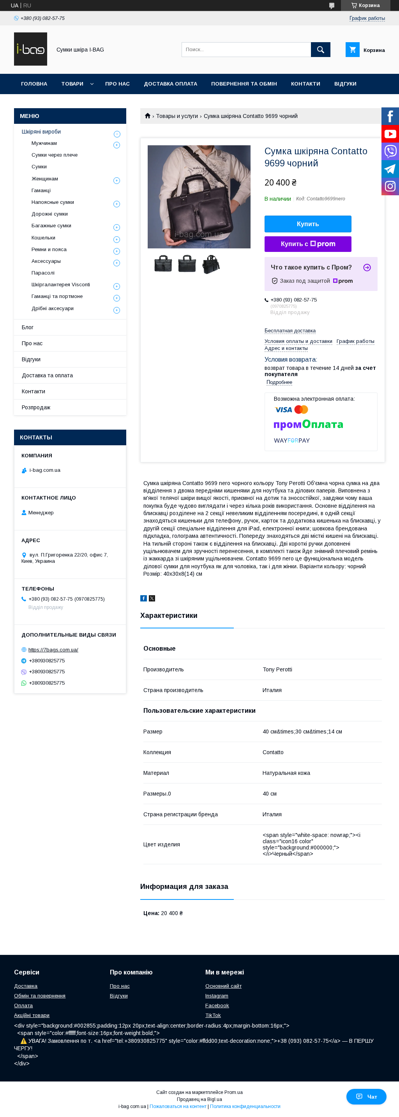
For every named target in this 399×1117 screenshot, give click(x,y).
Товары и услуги (177, 116)
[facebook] (143, 599)
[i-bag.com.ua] (30, 64)
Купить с (294, 244)
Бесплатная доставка (290, 331)
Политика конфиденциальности (245, 1106)
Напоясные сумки (53, 202)
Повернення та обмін (244, 84)
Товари (72, 84)
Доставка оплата (170, 84)
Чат (372, 1097)
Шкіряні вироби (41, 131)
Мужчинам (44, 143)
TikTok (213, 1015)
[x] (152, 599)
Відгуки (345, 84)
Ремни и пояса (49, 249)
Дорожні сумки (50, 214)
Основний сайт (223, 986)
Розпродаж (36, 407)
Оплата (23, 1005)
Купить (308, 224)
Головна (34, 84)
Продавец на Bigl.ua (199, 1099)
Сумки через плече (55, 155)
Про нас (117, 84)
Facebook (217, 1005)
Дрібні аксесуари (53, 308)
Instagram (216, 996)
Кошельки (43, 238)
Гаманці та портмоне (57, 296)
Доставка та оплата (47, 375)
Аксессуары (46, 261)
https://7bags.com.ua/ (53, 650)
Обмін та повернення (39, 996)
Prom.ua (233, 1092)
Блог (28, 327)
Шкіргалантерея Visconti (61, 284)
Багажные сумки (51, 225)
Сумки (39, 167)
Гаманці (41, 190)
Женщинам (45, 179)
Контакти (305, 84)
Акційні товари (31, 1015)
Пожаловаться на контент (178, 1106)
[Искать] (320, 49)
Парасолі (43, 273)
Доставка (25, 986)
